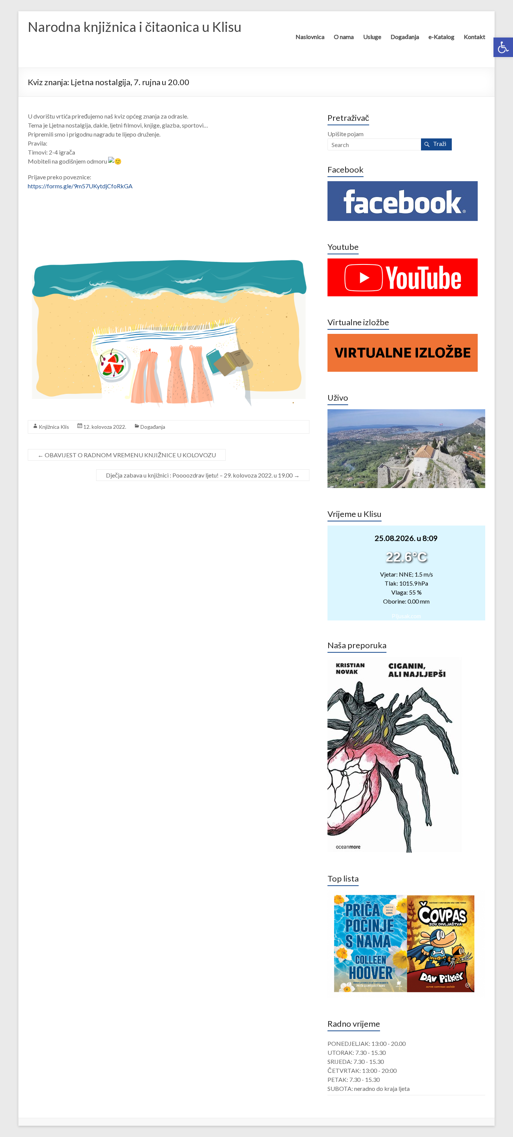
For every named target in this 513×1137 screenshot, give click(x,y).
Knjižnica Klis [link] (54, 427)
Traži (439, 143)
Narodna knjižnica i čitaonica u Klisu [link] (134, 26)
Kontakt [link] (474, 36)
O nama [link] (344, 36)
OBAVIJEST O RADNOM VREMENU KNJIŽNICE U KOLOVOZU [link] (127, 454)
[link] (503, 47)
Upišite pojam (345, 133)
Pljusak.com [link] (406, 616)
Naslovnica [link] (310, 36)
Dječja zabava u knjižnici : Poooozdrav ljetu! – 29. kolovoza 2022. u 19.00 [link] (203, 475)
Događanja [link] (405, 36)
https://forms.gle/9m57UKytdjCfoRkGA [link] (80, 185)
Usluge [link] (372, 36)
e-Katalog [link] (441, 36)
